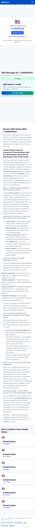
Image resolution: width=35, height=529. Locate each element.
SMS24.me (5, 2)
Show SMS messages (17, 92)
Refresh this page (17, 33)
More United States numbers (17, 36)
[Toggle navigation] (32, 2)
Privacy (3, 522)
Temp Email (4, 525)
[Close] (32, 521)
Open (11, 526)
